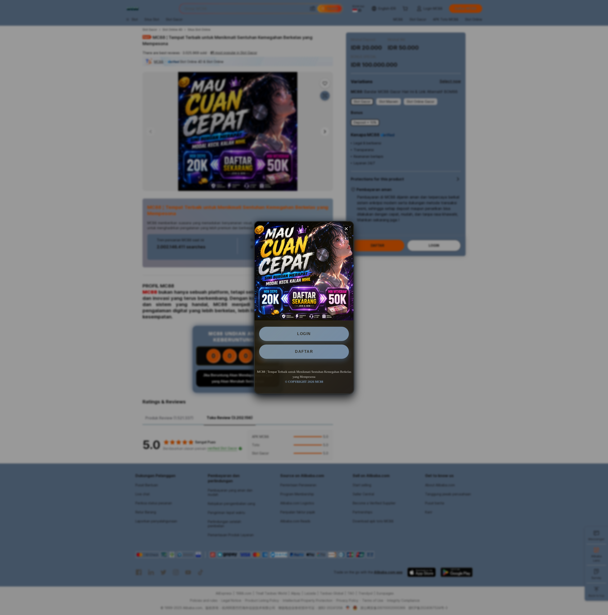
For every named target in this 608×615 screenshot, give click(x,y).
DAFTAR (304, 352)
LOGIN (304, 334)
